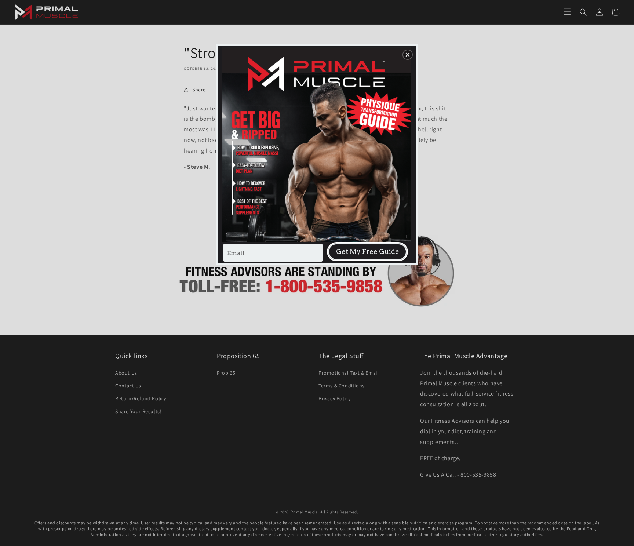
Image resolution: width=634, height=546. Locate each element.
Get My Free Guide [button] (367, 251)
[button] (407, 54)
